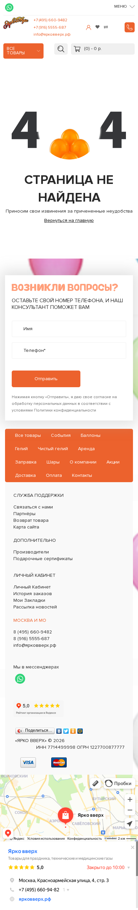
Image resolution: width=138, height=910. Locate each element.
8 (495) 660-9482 (32, 632)
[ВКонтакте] (59, 729)
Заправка (26, 462)
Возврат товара (31, 520)
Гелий (21, 449)
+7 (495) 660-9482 (50, 20)
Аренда (86, 449)
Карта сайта (26, 527)
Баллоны (90, 435)
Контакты (82, 475)
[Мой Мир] (80, 729)
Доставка (25, 475)
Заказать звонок (130, 27)
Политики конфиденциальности (65, 410)
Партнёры (24, 513)
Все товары (16, 51)
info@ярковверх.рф (52, 34)
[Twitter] (66, 729)
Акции (113, 462)
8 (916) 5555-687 (31, 638)
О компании (83, 462)
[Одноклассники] (73, 729)
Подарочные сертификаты (43, 558)
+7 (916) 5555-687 (49, 27)
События (61, 435)
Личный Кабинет (32, 587)
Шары (53, 462)
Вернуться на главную (69, 220)
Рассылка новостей (35, 607)
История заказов (32, 593)
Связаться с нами (33, 507)
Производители (31, 552)
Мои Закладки (29, 600)
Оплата (54, 475)
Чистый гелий (53, 449)
